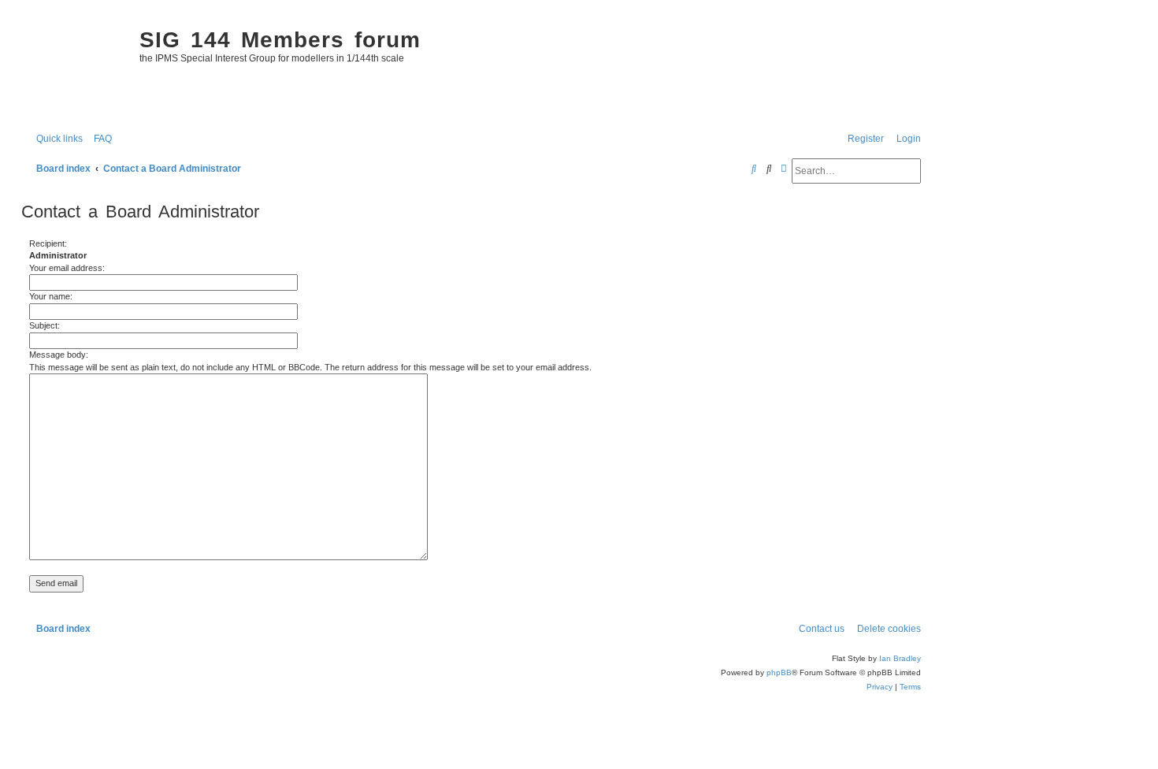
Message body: (58, 354)
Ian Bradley (900, 658)
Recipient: (48, 243)
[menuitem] (99, 139)
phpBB (779, 672)
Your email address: (67, 268)
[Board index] (76, 68)
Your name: (50, 296)
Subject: (44, 325)
